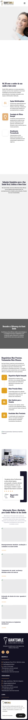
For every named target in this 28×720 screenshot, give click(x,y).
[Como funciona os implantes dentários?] (14, 612)
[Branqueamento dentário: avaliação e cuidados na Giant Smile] (14, 535)
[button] (24, 3)
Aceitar (20, 715)
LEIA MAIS (4, 550)
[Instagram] (7, 652)
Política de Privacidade (7, 715)
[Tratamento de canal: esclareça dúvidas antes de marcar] (14, 560)
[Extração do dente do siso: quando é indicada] (14, 586)
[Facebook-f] (3, 652)
